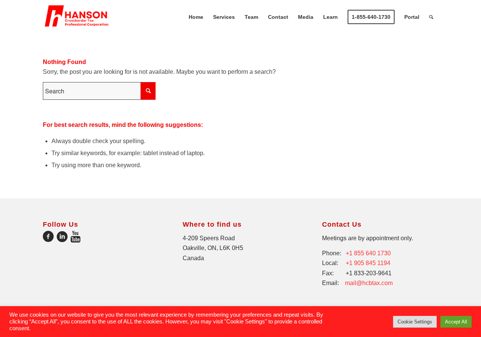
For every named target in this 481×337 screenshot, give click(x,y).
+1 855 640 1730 (368, 253)
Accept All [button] (456, 322)
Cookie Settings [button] (415, 322)
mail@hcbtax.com (369, 283)
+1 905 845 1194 (368, 263)
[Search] (431, 17)
